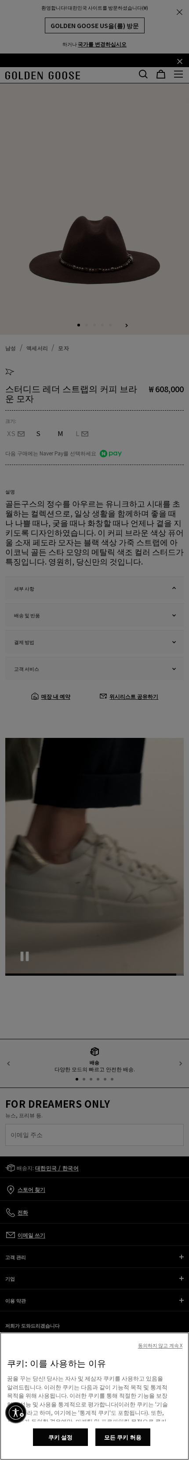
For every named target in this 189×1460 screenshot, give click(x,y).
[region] (94, 1396)
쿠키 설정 (60, 1437)
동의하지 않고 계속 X (160, 1345)
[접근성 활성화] (15, 1412)
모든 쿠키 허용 (123, 1437)
